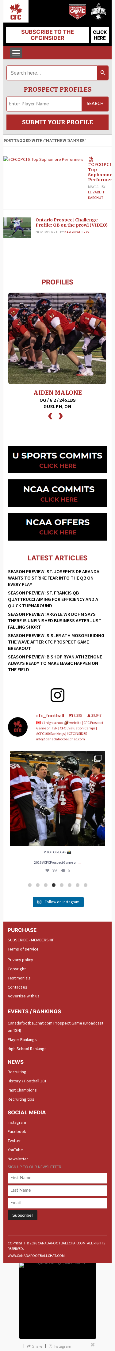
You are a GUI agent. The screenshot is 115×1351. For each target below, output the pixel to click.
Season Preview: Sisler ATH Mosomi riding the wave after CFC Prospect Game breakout (56, 641)
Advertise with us (24, 996)
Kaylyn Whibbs (76, 232)
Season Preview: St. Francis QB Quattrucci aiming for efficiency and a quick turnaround (53, 599)
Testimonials (19, 978)
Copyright (17, 969)
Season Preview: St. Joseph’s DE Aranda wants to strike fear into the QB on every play (53, 577)
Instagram (17, 1122)
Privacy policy (20, 959)
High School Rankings (27, 1048)
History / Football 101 (27, 1081)
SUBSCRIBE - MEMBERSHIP (31, 940)
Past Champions (22, 1090)
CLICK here (100, 35)
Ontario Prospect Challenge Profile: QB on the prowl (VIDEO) (72, 222)
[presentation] (50, 415)
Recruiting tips (21, 1099)
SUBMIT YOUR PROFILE (57, 122)
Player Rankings (22, 1039)
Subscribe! (22, 1215)
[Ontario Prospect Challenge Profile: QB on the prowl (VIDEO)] (17, 227)
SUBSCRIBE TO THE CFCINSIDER (47, 35)
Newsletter (18, 1159)
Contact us (17, 987)
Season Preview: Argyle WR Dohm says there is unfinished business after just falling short (55, 620)
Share (37, 1346)
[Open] (57, 798)
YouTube (15, 1149)
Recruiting (17, 1071)
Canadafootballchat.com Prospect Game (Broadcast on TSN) (55, 1026)
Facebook (17, 1131)
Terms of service (23, 949)
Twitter (14, 1140)
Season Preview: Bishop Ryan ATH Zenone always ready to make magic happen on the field (55, 663)
